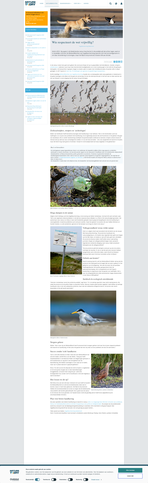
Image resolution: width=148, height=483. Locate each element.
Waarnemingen (65, 3)
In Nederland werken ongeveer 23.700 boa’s (71, 157)
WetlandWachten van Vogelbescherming (71, 74)
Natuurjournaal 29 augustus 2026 (35, 81)
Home (41, 3)
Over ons (77, 3)
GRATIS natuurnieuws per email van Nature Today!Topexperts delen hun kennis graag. (35, 19)
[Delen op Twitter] (117, 62)
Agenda (86, 3)
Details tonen (95, 479)
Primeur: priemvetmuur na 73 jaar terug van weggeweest (35, 69)
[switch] (53, 479)
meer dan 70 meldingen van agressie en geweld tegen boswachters (85, 71)
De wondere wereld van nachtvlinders (36, 38)
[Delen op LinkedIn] (119, 62)
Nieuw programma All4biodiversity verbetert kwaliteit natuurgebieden (36, 96)
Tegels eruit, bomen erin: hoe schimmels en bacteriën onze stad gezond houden (35, 76)
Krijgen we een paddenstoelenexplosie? (33, 43)
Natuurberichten (51, 3)
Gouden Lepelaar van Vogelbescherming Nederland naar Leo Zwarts (36, 54)
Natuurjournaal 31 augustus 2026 (35, 35)
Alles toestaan (130, 470)
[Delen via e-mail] (121, 62)
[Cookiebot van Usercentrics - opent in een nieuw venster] (14, 479)
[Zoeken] (110, 3)
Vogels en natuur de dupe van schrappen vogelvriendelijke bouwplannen (34, 118)
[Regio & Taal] (116, 3)
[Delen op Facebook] (114, 62)
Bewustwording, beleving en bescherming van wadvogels (34, 106)
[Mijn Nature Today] (121, 3)
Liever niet (130, 476)
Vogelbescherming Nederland (86, 46)
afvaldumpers (54, 67)
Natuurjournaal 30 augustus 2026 (35, 65)
